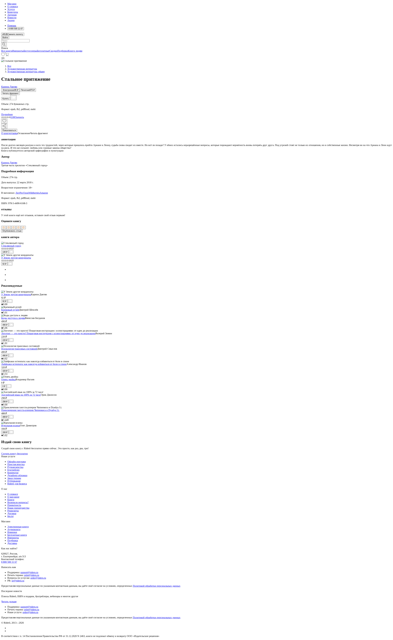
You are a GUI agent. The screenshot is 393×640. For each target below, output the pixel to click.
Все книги (6, 51)
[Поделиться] (4, 126)
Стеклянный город (11, 245)
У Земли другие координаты (16, 257)
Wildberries (34, 193)
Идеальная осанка (10, 425)
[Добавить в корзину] (13, 97)
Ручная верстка (15, 467)
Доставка (12, 543)
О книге (5, 133)
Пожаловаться (9, 130)
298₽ (5, 401)
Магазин (11, 3)
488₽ (5, 417)
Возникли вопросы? (18, 502)
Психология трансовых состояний (19, 348)
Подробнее (7, 114)
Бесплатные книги (17, 535)
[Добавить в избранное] (4, 121)
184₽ (5, 432)
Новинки (12, 532)
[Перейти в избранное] (3, 55)
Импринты (18, 51)
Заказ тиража (14, 478)
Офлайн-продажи (16, 461)
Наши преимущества (18, 508)
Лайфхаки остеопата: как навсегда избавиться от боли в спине (34, 364)
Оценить (19, 117)
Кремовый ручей (10, 309)
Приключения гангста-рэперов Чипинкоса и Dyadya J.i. (30, 410)
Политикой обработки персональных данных (156, 586)
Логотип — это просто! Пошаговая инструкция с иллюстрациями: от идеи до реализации (48, 333)
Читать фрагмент (10, 93)
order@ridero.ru (38, 578)
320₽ (5, 371)
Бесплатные (43, 51)
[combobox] (196, 40)
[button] (196, 44)
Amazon (44, 193)
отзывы (14, 133)
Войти (5, 37)
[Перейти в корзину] (7, 55)
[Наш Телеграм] (8, 631)
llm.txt (10, 516)
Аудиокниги (13, 529)
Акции (11, 20)
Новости (11, 17)
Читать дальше (9, 601)
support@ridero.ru (29, 572)
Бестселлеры (30, 51)
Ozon (26, 193)
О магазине (13, 497)
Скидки (53, 51)
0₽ (3, 386)
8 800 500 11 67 (9, 562)
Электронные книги (18, 526)
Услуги (11, 9)
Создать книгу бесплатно (14, 453)
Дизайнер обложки (17, 475)
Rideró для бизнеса (17, 483)
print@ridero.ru (31, 575)
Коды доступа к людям (13, 318)
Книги (10, 499)
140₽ (5, 252)
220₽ (5, 340)
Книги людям (75, 51)
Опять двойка (8, 379)
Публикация (13, 481)
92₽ (4, 264)
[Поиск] (4, 44)
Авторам (12, 15)
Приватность (14, 505)
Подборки (62, 51)
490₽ (5, 325)
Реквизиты (13, 510)
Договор (11, 513)
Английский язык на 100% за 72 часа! (21, 395)
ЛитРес (19, 193)
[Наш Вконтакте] (9, 628)
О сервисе (12, 6)
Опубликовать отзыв (11, 231)
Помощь (11, 25)
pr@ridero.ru (18, 580)
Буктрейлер (13, 470)
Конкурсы (12, 12)
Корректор (12, 472)
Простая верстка (16, 464)
